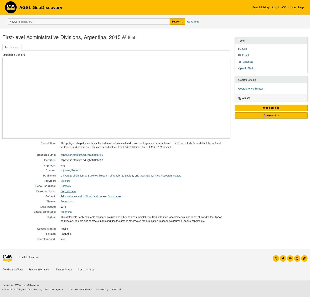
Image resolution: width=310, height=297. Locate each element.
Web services (271, 107)
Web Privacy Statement (81, 289)
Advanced (193, 21)
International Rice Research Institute (160, 175)
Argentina (66, 212)
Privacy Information (39, 269)
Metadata (248, 61)
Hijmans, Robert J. (71, 170)
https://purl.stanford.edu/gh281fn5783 (82, 155)
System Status (64, 269)
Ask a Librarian (86, 269)
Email (245, 55)
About (275, 7)
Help (301, 7)
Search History (260, 7)
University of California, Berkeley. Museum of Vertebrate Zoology (97, 175)
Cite (244, 49)
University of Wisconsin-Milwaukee (20, 285)
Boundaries (114, 196)
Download (270, 115)
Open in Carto (246, 68)
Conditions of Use (12, 269)
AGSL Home (288, 7)
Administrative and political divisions (81, 196)
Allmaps (246, 97)
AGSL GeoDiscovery (11, 8)
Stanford (65, 181)
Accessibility (102, 289)
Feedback (116, 289)
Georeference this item (251, 88)
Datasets (66, 186)
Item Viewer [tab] (12, 47)
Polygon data (68, 191)
